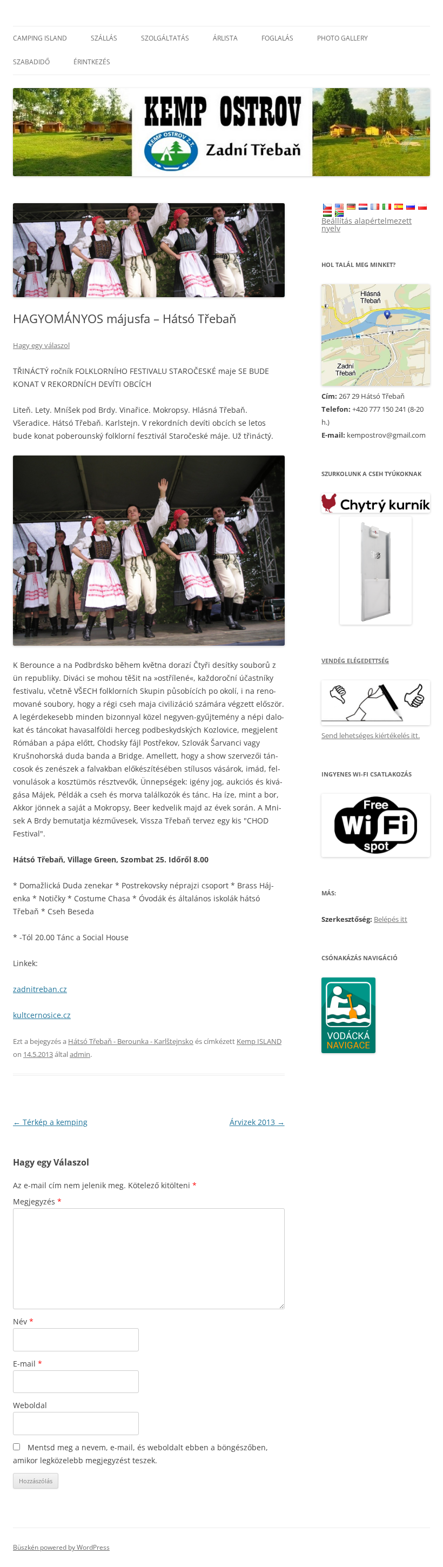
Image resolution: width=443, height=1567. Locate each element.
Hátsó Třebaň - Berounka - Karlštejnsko (130, 1041)
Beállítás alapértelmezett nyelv (366, 224)
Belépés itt (390, 919)
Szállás (104, 38)
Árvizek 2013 (257, 1122)
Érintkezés (91, 61)
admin (80, 1054)
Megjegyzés (37, 1201)
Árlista (225, 38)
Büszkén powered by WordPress (61, 1547)
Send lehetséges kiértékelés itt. (370, 735)
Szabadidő (31, 61)
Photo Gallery (342, 38)
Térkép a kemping (50, 1122)
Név (23, 1321)
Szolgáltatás (165, 38)
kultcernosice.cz (42, 1015)
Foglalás (277, 38)
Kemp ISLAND (259, 1041)
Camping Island (40, 38)
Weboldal (30, 1405)
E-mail (27, 1363)
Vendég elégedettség (355, 661)
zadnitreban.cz (40, 989)
